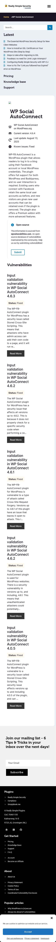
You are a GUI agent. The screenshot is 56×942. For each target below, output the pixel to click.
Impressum (45, 938)
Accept (28, 931)
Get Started (11, 835)
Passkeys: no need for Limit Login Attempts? (27, 58)
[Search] (49, 27)
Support (9, 87)
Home (6, 17)
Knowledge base (15, 81)
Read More (16, 353)
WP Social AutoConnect (26, 125)
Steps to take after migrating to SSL (23, 55)
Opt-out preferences (15, 938)
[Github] (21, 830)
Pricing (8, 76)
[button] (51, 918)
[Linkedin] (13, 830)
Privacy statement (32, 938)
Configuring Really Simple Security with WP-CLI (28, 62)
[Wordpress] (6, 830)
